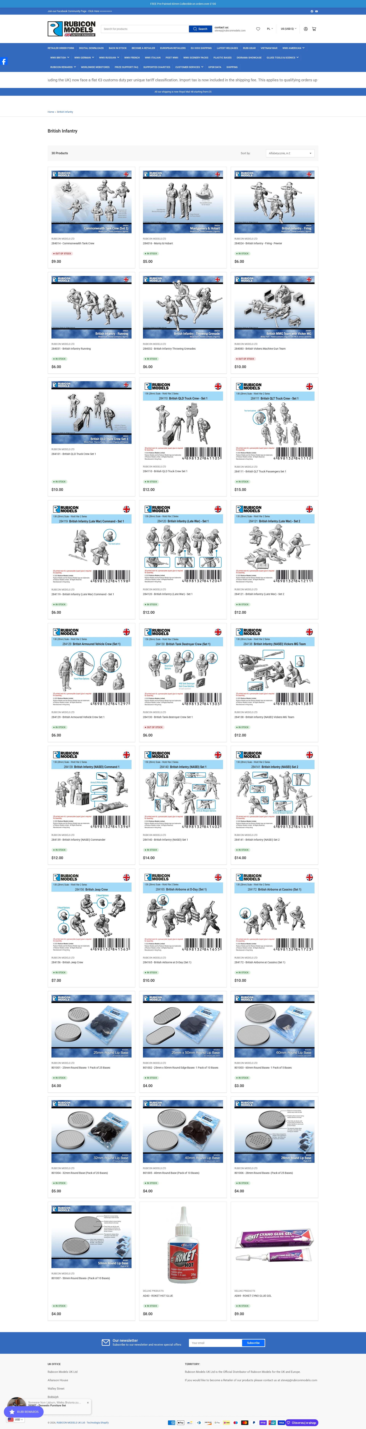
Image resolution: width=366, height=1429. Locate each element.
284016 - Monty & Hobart (158, 243)
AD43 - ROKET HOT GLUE (158, 1295)
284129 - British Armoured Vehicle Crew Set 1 (78, 717)
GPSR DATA (214, 67)
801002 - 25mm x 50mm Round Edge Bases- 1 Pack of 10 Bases (180, 1067)
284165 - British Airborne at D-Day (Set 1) (167, 962)
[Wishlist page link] (258, 29)
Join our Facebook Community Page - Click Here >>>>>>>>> (80, 11)
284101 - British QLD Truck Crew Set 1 (73, 453)
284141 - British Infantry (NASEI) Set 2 (257, 839)
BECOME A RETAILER (143, 48)
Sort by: (245, 153)
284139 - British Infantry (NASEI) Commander (78, 839)
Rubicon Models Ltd (63, 238)
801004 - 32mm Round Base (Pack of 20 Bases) (79, 1172)
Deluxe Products (153, 1291)
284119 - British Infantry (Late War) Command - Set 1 (82, 594)
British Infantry (65, 111)
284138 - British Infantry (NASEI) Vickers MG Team (264, 717)
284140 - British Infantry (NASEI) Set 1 (165, 839)
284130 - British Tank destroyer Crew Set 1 (168, 717)
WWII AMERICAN (292, 48)
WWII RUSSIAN (107, 57)
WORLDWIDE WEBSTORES (95, 67)
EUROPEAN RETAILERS (173, 48)
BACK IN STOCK (118, 48)
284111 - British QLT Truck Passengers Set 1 (260, 471)
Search (202, 29)
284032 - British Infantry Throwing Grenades (169, 348)
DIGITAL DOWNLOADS (91, 48)
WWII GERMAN (82, 57)
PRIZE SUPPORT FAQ (126, 67)
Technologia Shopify (98, 1422)
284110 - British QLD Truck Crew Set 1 (165, 471)
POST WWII (172, 57)
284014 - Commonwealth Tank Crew (72, 243)
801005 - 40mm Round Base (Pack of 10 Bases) (171, 1172)
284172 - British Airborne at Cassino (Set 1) (259, 962)
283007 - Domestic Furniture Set (47, 1405)
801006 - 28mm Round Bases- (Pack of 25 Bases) (263, 1172)
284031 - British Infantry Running (71, 348)
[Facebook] (4, 61)
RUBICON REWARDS (61, 67)
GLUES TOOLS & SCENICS (281, 57)
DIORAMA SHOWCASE (249, 57)
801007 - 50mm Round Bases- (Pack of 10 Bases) (80, 1278)
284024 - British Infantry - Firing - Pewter (258, 243)
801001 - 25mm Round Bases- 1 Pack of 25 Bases (80, 1067)
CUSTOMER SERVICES (187, 67)
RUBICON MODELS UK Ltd (71, 1422)
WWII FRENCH (132, 57)
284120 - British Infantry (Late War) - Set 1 (168, 594)
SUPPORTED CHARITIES (156, 67)
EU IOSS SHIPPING (201, 48)
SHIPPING (232, 67)
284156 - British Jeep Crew (67, 962)
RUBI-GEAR (249, 48)
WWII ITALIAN (153, 57)
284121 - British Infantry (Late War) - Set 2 (259, 594)
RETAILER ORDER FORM (61, 48)
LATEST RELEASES (227, 48)
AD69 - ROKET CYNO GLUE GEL (253, 1295)
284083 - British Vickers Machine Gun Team (260, 348)
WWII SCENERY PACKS (195, 57)
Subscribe (253, 1343)
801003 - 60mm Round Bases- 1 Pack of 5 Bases (263, 1067)
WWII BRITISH (58, 57)
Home (51, 111)
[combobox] (157, 29)
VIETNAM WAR (269, 48)
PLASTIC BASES (223, 57)
